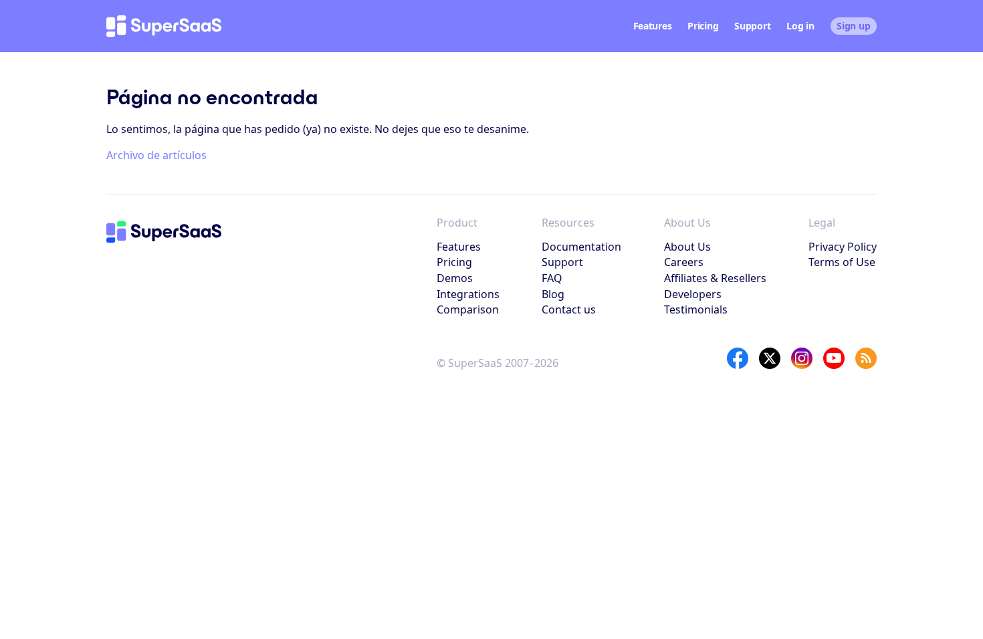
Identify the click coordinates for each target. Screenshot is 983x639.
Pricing (702, 25)
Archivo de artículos (156, 155)
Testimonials (696, 309)
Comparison (468, 309)
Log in (800, 25)
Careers (683, 262)
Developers (693, 294)
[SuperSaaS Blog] (866, 358)
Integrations (468, 294)
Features (652, 25)
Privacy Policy (842, 247)
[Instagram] (801, 358)
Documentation (581, 247)
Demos (455, 278)
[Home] (163, 26)
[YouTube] (834, 358)
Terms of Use (841, 262)
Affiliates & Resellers (715, 278)
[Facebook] (737, 358)
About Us (687, 247)
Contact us (569, 309)
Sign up (853, 25)
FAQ (552, 278)
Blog (553, 294)
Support (752, 25)
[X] (769, 358)
